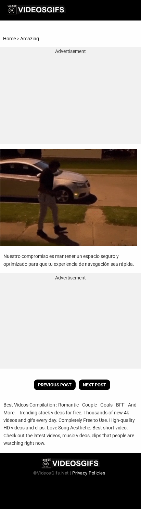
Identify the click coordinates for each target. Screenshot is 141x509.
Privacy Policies (88, 473)
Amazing (29, 38)
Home (9, 38)
